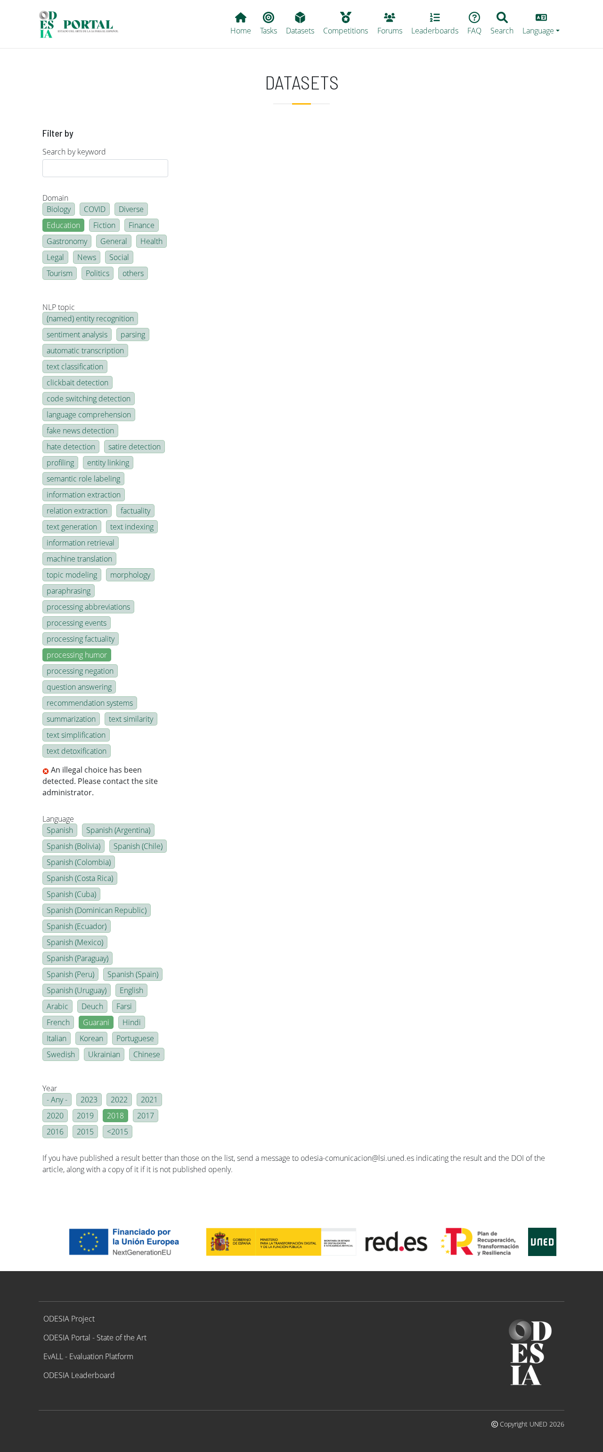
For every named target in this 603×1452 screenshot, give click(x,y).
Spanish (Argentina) (118, 830)
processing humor (77, 655)
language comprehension (89, 414)
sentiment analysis (77, 334)
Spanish (60, 830)
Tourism (60, 273)
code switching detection (88, 398)
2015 (85, 1131)
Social (119, 257)
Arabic (57, 1006)
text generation (72, 527)
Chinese (146, 1054)
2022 (119, 1099)
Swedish (61, 1054)
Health (151, 241)
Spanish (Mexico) (75, 942)
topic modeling (72, 575)
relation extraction (77, 511)
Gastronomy (67, 241)
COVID (95, 209)
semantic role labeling (83, 478)
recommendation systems (90, 703)
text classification (75, 366)
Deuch (92, 1006)
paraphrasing (68, 591)
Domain (55, 198)
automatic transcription (85, 350)
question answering (79, 687)
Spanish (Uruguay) (76, 990)
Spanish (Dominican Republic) (97, 910)
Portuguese (135, 1038)
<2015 (117, 1131)
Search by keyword (74, 152)
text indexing (132, 527)
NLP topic (58, 307)
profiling (60, 462)
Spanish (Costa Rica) (80, 878)
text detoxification (76, 751)
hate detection (71, 446)
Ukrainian (104, 1054)
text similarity (131, 719)
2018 (115, 1115)
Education (63, 225)
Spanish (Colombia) (79, 862)
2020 (55, 1115)
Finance (142, 225)
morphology (130, 575)
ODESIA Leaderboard (79, 1375)
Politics (97, 273)
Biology (59, 209)
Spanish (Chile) (138, 846)
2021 (149, 1099)
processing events (76, 623)
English (131, 990)
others (133, 273)
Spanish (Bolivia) (73, 846)
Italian (56, 1038)
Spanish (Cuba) (71, 894)
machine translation (79, 559)
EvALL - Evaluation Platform (88, 1356)
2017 (145, 1115)
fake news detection (80, 430)
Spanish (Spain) (132, 974)
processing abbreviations (88, 607)
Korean (91, 1038)
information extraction (84, 494)
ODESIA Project (69, 1318)
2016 (55, 1131)
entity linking (108, 462)
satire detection (134, 446)
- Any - (57, 1099)
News (86, 257)
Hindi (131, 1022)
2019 (85, 1115)
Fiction (104, 225)
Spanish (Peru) (70, 974)
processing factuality (80, 639)
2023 (89, 1099)
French (58, 1022)
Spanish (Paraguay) (77, 958)
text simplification (76, 735)
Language (58, 819)
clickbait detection (77, 382)
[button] (541, 24)
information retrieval (80, 543)
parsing (133, 334)
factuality (135, 511)
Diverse (131, 209)
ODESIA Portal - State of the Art (95, 1337)
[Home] (83, 24)
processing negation (80, 671)
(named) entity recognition (90, 318)
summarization (71, 719)
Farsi (124, 1006)
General (113, 241)
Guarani (96, 1022)
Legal (55, 257)
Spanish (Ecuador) (76, 926)
